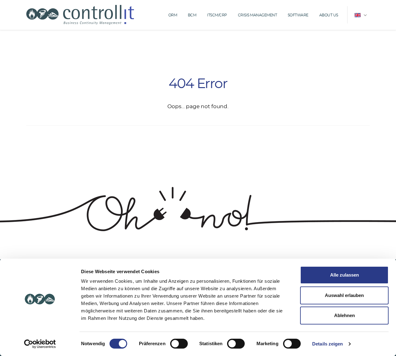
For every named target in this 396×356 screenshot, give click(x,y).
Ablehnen (344, 315)
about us (328, 15)
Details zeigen (327, 343)
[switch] (179, 344)
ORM (172, 15)
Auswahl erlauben (344, 295)
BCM (192, 15)
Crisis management (257, 15)
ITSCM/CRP (217, 15)
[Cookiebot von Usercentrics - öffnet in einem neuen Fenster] (40, 344)
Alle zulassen (344, 275)
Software (298, 15)
